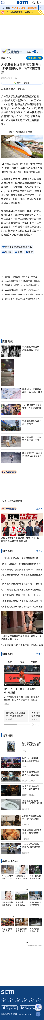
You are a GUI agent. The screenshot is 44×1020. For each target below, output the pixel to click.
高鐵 (8, 100)
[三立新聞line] (24, 1001)
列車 (10, 116)
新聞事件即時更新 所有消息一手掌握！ (22, 276)
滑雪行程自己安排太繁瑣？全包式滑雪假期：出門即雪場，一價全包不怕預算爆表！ (35, 903)
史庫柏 (34, 661)
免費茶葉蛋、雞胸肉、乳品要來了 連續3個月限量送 (35, 929)
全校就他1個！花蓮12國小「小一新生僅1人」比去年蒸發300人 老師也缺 (21, 903)
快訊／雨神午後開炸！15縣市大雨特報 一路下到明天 (7, 877)
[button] (33, 3)
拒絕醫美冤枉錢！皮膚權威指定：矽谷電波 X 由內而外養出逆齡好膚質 (7, 903)
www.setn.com (24, 1014)
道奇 (22, 661)
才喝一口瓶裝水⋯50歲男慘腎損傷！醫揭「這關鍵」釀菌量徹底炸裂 (35, 877)
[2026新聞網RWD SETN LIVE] (2, 2)
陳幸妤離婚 (32, 7)
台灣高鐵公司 (15, 120)
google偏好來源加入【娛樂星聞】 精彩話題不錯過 (23, 280)
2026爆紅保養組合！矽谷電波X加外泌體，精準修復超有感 (21, 877)
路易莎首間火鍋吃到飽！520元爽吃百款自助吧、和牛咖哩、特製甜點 (7, 929)
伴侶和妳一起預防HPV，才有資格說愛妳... (22, 285)
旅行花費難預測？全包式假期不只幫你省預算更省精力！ (21, 929)
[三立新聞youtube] (3, 1001)
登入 (41, 2)
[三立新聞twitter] (31, 1001)
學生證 (7, 171)
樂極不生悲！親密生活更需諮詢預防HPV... (22, 299)
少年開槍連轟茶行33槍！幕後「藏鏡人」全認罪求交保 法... (21, 637)
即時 (8, 7)
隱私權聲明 (6, 1014)
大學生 (11, 96)
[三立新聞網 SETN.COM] (2, 7)
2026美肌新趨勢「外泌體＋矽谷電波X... (21, 290)
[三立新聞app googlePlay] (28, 1007)
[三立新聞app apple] (9, 1007)
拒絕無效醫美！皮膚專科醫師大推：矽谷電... (23, 294)
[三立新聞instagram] (17, 1001)
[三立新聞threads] (38, 1001)
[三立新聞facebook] (10, 1001)
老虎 (10, 661)
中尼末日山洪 (18, 7)
